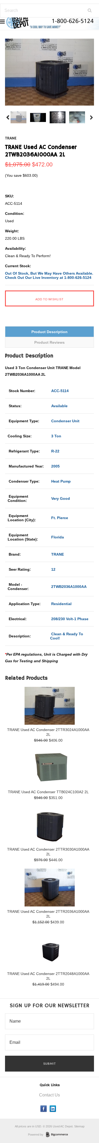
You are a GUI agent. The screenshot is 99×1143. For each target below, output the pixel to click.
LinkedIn (53, 1108)
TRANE (11, 138)
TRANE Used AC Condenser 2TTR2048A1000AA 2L (48, 976)
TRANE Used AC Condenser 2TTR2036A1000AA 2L (48, 913)
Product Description (49, 332)
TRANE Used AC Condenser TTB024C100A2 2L (48, 792)
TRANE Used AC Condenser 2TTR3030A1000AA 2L (48, 851)
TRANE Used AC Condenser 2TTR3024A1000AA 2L (48, 732)
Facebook (43, 1108)
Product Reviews (49, 342)
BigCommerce (58, 1135)
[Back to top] (84, 1117)
